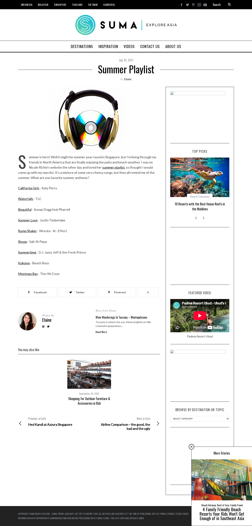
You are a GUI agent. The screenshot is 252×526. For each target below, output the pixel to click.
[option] (89, 382)
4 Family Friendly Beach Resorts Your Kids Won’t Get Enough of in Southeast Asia (221, 513)
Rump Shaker (27, 231)
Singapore (60, 4)
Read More (101, 332)
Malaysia (43, 4)
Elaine (128, 79)
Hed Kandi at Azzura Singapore (50, 421)
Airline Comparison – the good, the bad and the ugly (125, 423)
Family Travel (236, 505)
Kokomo (24, 263)
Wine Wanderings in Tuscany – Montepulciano (121, 317)
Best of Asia (223, 505)
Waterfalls (25, 199)
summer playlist (113, 167)
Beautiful (25, 209)
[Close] (191, 447)
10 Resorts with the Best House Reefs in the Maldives (200, 206)
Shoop (22, 242)
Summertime (27, 252)
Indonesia (26, 4)
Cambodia (109, 4)
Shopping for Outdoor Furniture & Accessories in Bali (89, 400)
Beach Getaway (200, 196)
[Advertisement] (199, 256)
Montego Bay (28, 274)
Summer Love (28, 220)
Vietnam (93, 4)
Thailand (77, 4)
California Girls (28, 188)
